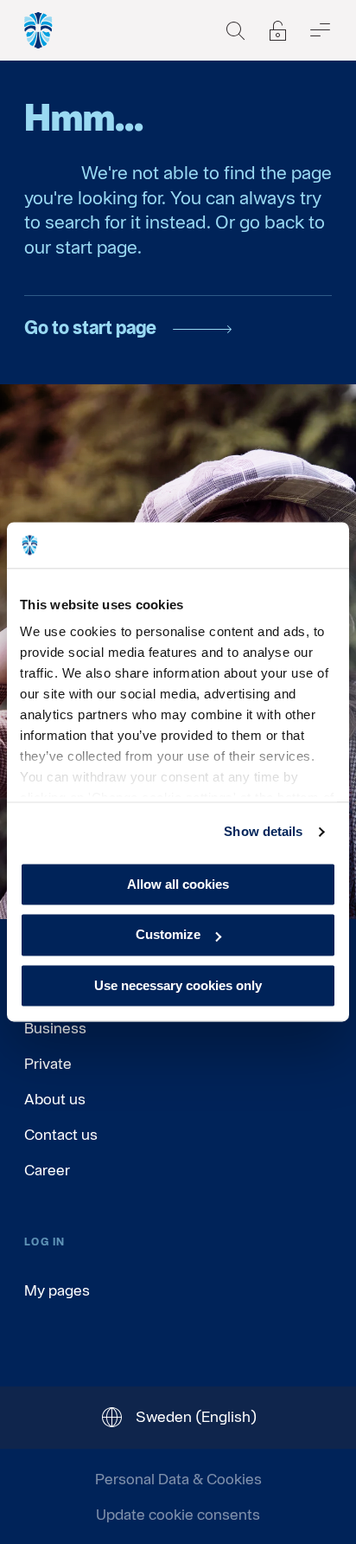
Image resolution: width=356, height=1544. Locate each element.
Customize (168, 935)
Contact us (61, 1134)
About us (55, 1099)
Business (55, 1028)
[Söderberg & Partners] (39, 30)
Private (48, 1063)
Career (47, 1170)
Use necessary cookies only (178, 985)
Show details (263, 831)
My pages (57, 1290)
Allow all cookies (178, 884)
